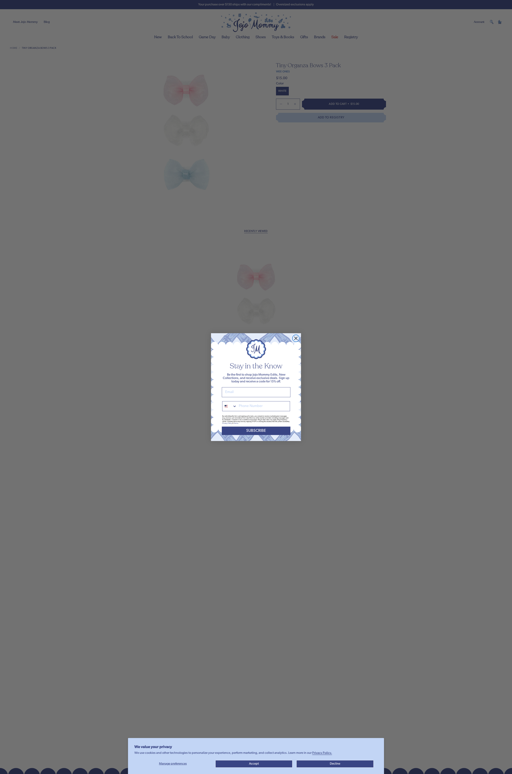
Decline (335, 763)
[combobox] (229, 406)
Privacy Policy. (322, 753)
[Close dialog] (295, 338)
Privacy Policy (227, 423)
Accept (254, 763)
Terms (236, 423)
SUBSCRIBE (256, 431)
